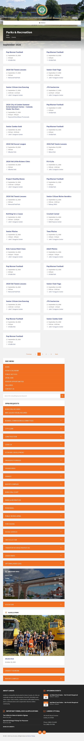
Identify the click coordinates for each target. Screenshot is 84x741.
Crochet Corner (53, 214)
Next (56, 354)
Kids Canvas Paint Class (16, 249)
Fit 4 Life (50, 161)
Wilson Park (52, 152)
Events (14, 37)
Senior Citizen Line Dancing (17, 87)
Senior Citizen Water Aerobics (59, 196)
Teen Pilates (52, 231)
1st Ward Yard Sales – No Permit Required (64, 695)
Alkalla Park (9, 659)
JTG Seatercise (53, 87)
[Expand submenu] (60, 420)
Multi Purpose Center (55, 222)
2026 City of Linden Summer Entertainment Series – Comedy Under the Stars (19, 106)
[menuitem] (33, 367)
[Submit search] (62, 396)
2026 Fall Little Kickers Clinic (18, 161)
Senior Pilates (12, 231)
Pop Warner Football (14, 52)
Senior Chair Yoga (54, 69)
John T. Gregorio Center (56, 78)
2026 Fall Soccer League (16, 144)
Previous (29, 354)
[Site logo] (42, 17)
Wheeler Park (12, 152)
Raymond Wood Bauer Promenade (18, 117)
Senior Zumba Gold (14, 126)
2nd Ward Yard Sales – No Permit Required (64, 702)
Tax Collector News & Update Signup (15, 715)
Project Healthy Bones (15, 179)
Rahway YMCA (53, 204)
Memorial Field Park (14, 78)
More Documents (8, 726)
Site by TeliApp (31, 736)
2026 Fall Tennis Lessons (16, 69)
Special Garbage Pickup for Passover (15, 721)
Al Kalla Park (11, 60)
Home (8, 37)
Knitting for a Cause (14, 214)
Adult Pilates (52, 249)
